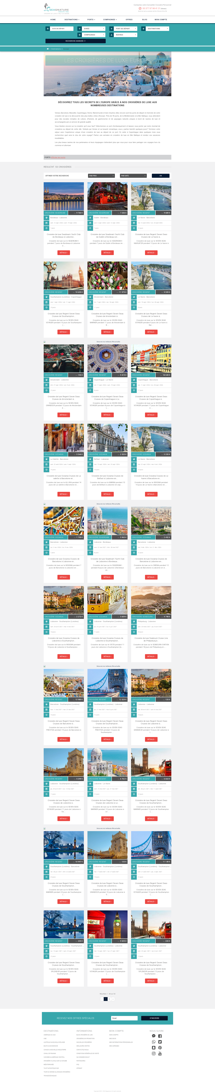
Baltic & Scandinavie (51, 1046)
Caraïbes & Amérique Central (54, 1057)
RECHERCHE (75, 41)
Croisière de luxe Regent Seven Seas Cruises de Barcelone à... (64, 722)
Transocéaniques (50, 1076)
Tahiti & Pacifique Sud (51, 1068)
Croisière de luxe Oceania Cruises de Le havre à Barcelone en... (151, 477)
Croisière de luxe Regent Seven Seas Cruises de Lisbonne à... (151, 722)
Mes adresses (114, 1046)
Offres (129, 20)
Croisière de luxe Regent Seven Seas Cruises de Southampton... (64, 315)
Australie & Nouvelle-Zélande (54, 1042)
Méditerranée (49, 1064)
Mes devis (112, 1038)
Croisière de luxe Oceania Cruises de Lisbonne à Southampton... (64, 639)
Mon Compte (161, 20)
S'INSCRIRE (154, 1018)
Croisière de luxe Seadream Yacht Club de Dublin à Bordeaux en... (107, 235)
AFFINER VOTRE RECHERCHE (57, 176)
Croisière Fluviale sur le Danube (55, 1061)
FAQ (77, 1064)
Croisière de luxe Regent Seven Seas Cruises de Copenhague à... (151, 397)
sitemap (79, 1068)
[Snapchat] (154, 1047)
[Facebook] (160, 1036)
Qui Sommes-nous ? (83, 1057)
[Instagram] (154, 1053)
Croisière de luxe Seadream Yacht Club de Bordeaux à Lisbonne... (64, 235)
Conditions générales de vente (87, 1053)
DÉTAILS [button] (63, 253)
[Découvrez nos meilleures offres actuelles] (107, 342)
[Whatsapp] (154, 1041)
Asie (45, 1038)
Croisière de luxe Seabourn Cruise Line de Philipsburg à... (151, 639)
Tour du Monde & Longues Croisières (57, 1072)
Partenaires (80, 1061)
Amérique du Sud (50, 1035)
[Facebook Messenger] (154, 1035)
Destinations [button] (71, 20)
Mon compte (113, 1035)
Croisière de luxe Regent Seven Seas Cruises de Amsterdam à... (107, 315)
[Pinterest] (160, 1047)
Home (53, 20)
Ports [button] (90, 20)
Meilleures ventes (83, 1046)
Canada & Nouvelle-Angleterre (55, 1050)
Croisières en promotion (85, 1038)
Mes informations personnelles (121, 1042)
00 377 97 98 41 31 (151, 8)
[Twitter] (160, 1041)
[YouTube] (160, 1053)
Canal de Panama (50, 1053)
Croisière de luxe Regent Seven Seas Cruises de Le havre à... (151, 235)
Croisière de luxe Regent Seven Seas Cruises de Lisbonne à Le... (107, 801)
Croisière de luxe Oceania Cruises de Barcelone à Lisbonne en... (64, 560)
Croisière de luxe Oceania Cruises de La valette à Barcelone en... (64, 477)
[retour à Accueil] (48, 49)
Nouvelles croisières (84, 1042)
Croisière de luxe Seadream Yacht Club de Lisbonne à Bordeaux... (107, 560)
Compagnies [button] (109, 20)
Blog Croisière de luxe (84, 1035)
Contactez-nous (82, 1050)
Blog (144, 20)
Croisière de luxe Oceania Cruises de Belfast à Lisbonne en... (107, 477)
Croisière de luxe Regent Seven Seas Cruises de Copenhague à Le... (107, 397)
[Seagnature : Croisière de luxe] (75, 7)
